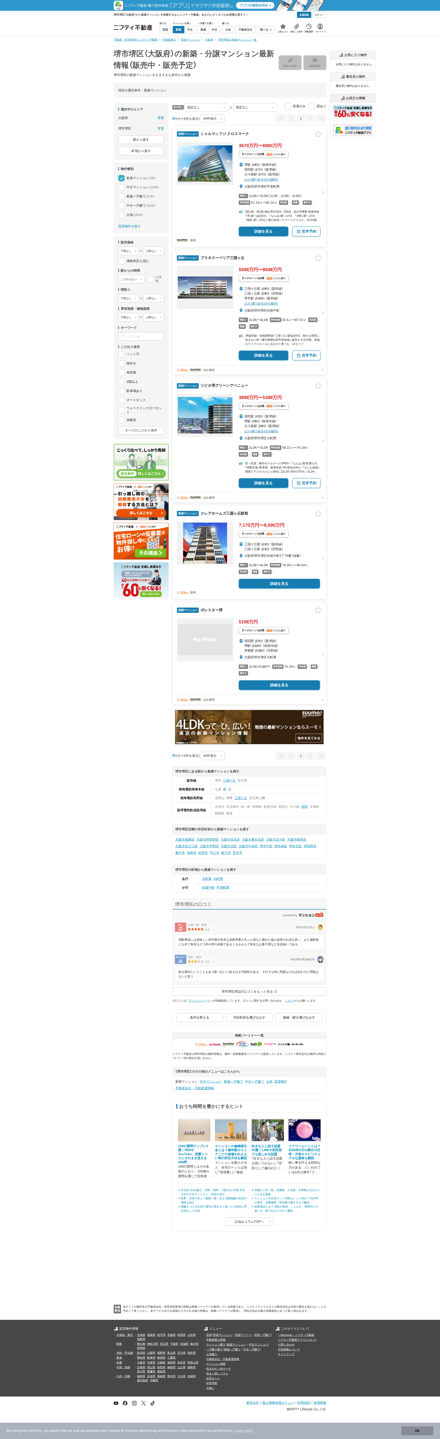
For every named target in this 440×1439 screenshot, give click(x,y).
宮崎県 (191, 1376)
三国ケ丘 (229, 780)
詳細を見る (263, 231)
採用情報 (320, 1403)
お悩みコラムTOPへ (249, 1221)
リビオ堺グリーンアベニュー (224, 385)
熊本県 (171, 1376)
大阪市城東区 (185, 839)
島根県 (171, 1367)
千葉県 (174, 1344)
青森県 (151, 1335)
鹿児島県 (142, 1380)
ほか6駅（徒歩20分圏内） (261, 179)
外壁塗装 (211, 1383)
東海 (119, 1357)
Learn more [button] (243, 1431)
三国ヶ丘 (240, 798)
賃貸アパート (243, 1335)
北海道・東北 (124, 1335)
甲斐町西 (223, 887)
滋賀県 (171, 1362)
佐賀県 (151, 1376)
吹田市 (203, 853)
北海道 (141, 1335)
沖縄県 (154, 1380)
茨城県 (184, 1344)
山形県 (191, 1335)
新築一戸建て (233, 1081)
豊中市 (180, 853)
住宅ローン (213, 1378)
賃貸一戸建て (262, 1335)
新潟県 (141, 1353)
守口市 (214, 853)
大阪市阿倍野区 (207, 839)
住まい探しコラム (217, 1373)
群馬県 (141, 1348)
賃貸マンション (222, 1335)
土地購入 (211, 1354)
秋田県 (181, 1335)
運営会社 (252, 1403)
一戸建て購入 (214, 1349)
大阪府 (141, 1362)
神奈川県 (152, 1344)
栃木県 (194, 1344)
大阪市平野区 (209, 846)
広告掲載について (289, 1349)
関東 (119, 1344)
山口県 (181, 1367)
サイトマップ (286, 1354)
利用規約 (303, 1403)
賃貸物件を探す (129, 226)
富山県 (171, 1353)
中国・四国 (123, 1367)
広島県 (141, 1367)
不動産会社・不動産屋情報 (194, 1088)
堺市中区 (266, 846)
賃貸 (209, 1335)
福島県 (141, 1339)
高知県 (161, 1371)
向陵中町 (208, 887)
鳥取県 (161, 1367)
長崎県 (161, 1376)
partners (93, 1431)
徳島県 (191, 1367)
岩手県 (161, 1335)
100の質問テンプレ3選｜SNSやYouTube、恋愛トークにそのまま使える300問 (193, 1154)
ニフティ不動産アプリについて (297, 1339)
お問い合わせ (286, 1344)
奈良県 (181, 1362)
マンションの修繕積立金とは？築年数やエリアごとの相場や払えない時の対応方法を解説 (231, 1152)
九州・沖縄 (123, 1376)
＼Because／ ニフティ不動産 (296, 1335)
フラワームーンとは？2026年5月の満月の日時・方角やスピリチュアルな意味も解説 (305, 1152)
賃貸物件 (280, 1081)
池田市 (191, 853)
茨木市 (237, 853)
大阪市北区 (229, 846)
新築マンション (236, 1344)
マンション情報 (216, 1364)
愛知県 (141, 1357)
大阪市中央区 (248, 846)
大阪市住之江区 (186, 846)
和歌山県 (192, 1362)
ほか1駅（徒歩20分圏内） (261, 303)
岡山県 (151, 1367)
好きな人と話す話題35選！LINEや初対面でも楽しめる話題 (267, 1150)
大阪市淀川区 (275, 839)
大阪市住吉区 (230, 839)
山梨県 (151, 1353)
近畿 (119, 1362)
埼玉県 (164, 1344)
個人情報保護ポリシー (278, 1403)
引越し (210, 1388)
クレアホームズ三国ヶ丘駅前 (224, 513)
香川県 (141, 1371)
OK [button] (417, 1431)
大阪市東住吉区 (253, 839)
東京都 (141, 1344)
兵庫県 (151, 1362)
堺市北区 (295, 846)
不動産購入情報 (216, 1339)
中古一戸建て (254, 1081)
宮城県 (171, 1335)
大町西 (218, 879)
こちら (289, 1000)
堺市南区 (280, 846)
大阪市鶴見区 (296, 839)
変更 (161, 118)
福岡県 (141, 1376)
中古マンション (211, 1081)
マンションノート (199, 1000)
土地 (269, 1081)
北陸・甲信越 (124, 1353)
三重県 (171, 1357)
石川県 (181, 1353)
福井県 (191, 1353)
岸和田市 (310, 846)
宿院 (304, 806)
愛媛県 (151, 1371)
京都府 (161, 1362)
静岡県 (161, 1357)
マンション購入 (216, 1344)
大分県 (181, 1376)
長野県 (161, 1353)
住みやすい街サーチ (218, 1368)
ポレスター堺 (211, 610)
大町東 (207, 879)
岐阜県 (151, 1357)
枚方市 (226, 853)
